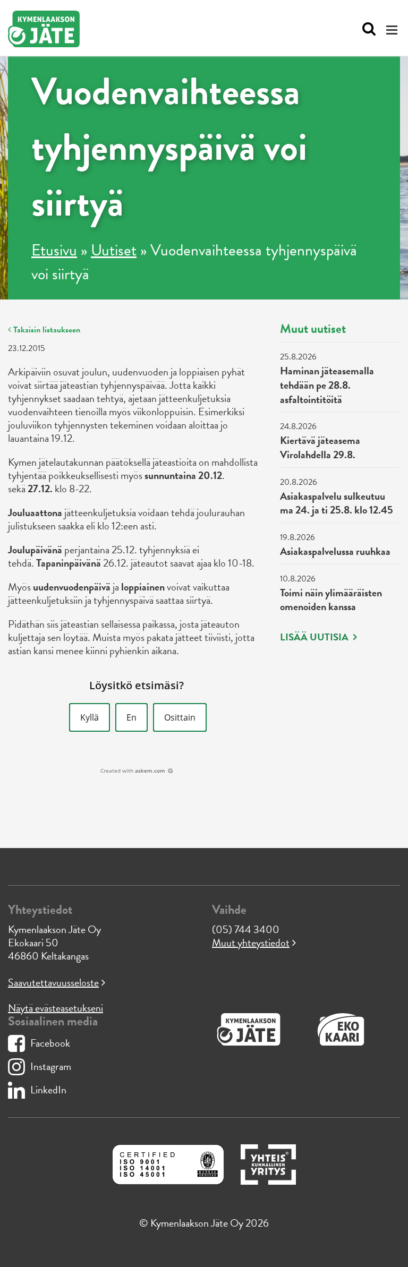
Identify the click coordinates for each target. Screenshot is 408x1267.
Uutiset (114, 250)
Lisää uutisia (315, 637)
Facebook (50, 1043)
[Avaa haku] (366, 29)
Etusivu (54, 250)
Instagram (50, 1066)
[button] (89, 717)
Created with (132, 770)
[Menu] (393, 29)
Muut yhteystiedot (251, 943)
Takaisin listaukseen (45, 329)
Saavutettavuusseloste (53, 982)
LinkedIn (48, 1090)
